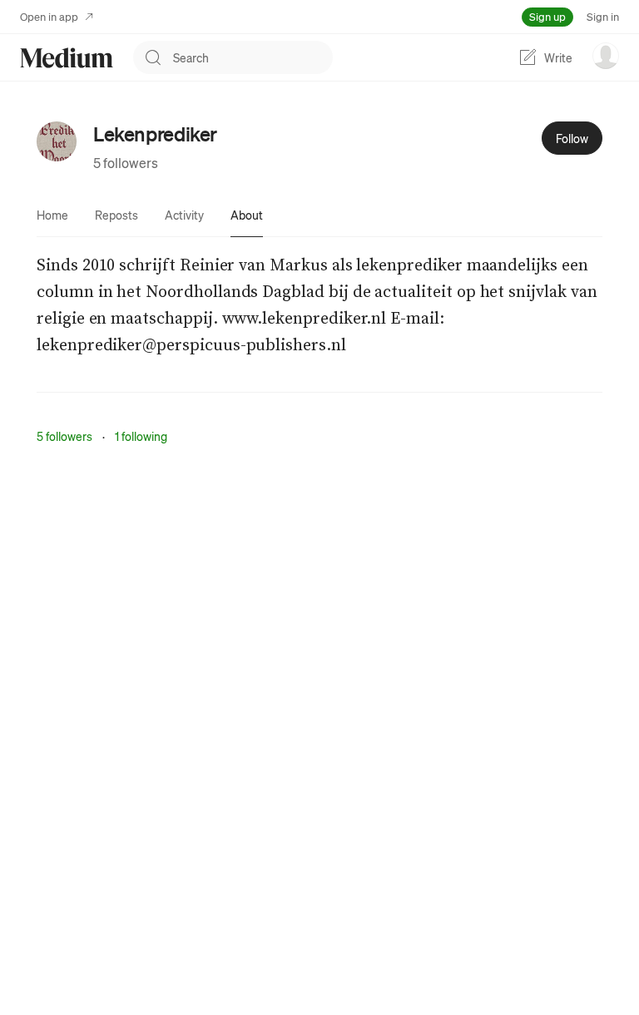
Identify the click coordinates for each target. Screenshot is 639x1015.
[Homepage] (66, 57)
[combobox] (253, 57)
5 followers (125, 162)
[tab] (52, 214)
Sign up (547, 16)
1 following (141, 435)
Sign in (603, 16)
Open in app (49, 16)
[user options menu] (605, 55)
